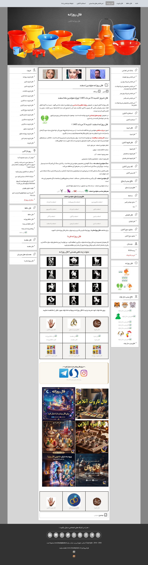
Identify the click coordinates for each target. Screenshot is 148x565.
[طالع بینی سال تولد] (124, 323)
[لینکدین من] (50, 535)
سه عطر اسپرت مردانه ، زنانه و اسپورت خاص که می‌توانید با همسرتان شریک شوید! (23, 164)
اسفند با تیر (96, 209)
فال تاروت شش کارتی (26, 114)
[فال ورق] (58, 470)
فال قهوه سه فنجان (129, 153)
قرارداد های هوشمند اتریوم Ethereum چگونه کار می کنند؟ (25, 182)
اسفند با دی (96, 223)
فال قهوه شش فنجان (128, 158)
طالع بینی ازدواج (130, 187)
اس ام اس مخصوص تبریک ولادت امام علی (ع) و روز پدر (126, 87)
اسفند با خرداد (51, 202)
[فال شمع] (58, 437)
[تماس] (74, 535)
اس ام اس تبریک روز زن (128, 81)
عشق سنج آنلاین (130, 235)
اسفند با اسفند (51, 223)
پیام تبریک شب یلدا (27, 228)
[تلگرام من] (92, 535)
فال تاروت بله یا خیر (27, 138)
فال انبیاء (97, 339)
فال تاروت (120, 3)
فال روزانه (110, 3)
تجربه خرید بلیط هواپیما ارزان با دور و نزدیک (23, 194)
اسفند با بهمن (74, 223)
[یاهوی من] (98, 535)
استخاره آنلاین (81, 3)
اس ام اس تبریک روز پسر (127, 93)
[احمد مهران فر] (97, 74)
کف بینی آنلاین (130, 172)
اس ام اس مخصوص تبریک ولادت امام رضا (126, 104)
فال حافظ (129, 3)
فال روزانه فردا (28, 260)
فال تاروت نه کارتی (27, 119)
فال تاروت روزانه (28, 76)
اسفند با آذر (51, 216)
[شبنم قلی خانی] (50, 74)
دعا (134, 206)
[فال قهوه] (91, 437)
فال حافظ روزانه (51, 339)
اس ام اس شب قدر (129, 98)
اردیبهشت (81, 191)
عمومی (96, 515)
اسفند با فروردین (96, 202)
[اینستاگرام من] (80, 535)
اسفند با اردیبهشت (74, 202)
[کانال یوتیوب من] (56, 535)
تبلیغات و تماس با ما (67, 3)
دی (66, 191)
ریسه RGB (131, 250)
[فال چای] (91, 470)
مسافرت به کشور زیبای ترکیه (24, 171)
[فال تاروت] (91, 404)
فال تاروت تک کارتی (27, 95)
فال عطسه (74, 339)
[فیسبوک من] (86, 535)
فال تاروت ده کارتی (27, 124)
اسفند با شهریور (51, 209)
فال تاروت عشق (28, 128)
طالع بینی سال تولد (129, 343)
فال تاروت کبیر (28, 81)
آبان (58, 191)
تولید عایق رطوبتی (27, 188)
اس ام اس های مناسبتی (96, 3)
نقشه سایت (62, 547)
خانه (136, 3)
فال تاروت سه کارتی (27, 100)
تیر (72, 191)
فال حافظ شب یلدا (27, 223)
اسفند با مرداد (74, 209)
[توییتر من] (68, 535)
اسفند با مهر (97, 216)
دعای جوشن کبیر (130, 202)
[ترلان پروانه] (74, 74)
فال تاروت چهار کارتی (26, 105)
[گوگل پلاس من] (62, 535)
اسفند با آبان (74, 216)
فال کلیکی (132, 221)
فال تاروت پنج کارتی (27, 109)
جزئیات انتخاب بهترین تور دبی (24, 176)
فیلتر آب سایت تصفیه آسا (25, 157)
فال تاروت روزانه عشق (26, 133)
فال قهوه (132, 148)
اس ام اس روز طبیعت (128, 76)
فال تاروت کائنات (28, 91)
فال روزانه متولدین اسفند (91, 85)
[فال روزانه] (58, 404)
